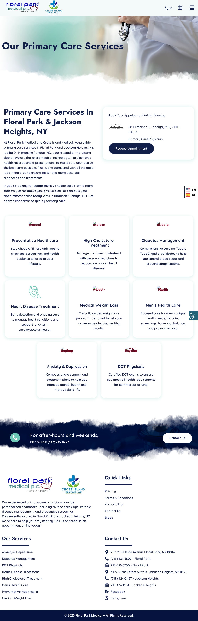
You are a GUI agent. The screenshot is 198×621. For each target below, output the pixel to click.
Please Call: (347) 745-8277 (49, 442)
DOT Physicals (131, 366)
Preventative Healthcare (35, 240)
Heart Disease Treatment (35, 306)
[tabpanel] (35, 246)
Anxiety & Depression (67, 366)
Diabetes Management (163, 240)
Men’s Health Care (163, 305)
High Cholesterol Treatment (99, 243)
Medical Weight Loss (99, 305)
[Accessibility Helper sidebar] (193, 315)
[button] (192, 8)
